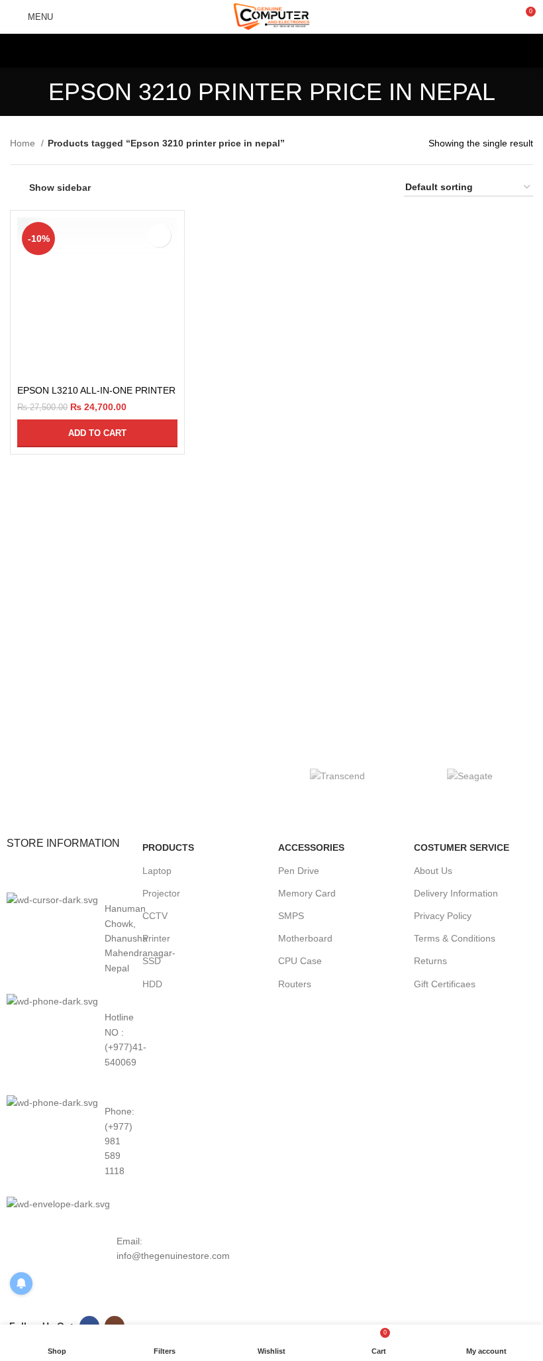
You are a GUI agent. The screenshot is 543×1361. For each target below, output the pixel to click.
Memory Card (307, 893)
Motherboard (305, 938)
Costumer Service (461, 847)
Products (168, 847)
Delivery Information (456, 893)
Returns (430, 960)
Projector (161, 893)
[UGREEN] (205, 775)
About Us (433, 870)
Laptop (157, 870)
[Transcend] (338, 775)
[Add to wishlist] (159, 235)
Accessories (311, 847)
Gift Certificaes (444, 984)
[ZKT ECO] (73, 775)
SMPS (291, 915)
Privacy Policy (442, 915)
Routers (294, 984)
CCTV (155, 915)
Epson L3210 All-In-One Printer (96, 390)
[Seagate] (470, 775)
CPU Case (300, 960)
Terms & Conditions (454, 938)
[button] (97, 433)
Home (24, 143)
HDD (152, 984)
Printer (156, 938)
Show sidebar (60, 187)
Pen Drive (298, 870)
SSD (151, 960)
